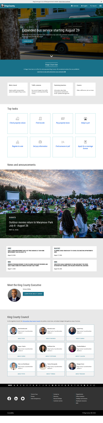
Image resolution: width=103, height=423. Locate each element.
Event (9, 248)
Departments (79, 394)
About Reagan (80, 374)
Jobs (77, 403)
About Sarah (80, 338)
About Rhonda (50, 338)
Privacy (33, 396)
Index (10, 385)
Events (12, 217)
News (9, 262)
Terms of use (34, 394)
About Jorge (21, 356)
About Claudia (80, 356)
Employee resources (81, 401)
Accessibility (10, 413)
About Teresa (50, 374)
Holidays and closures (81, 398)
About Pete (21, 374)
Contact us (56, 394)
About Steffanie (51, 356)
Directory (55, 396)
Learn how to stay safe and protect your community (50, 71)
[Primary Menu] (100, 5)
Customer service (57, 401)
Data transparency (35, 398)
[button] (101, 1)
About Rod (21, 338)
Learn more (28, 41)
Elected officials (57, 398)
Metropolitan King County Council (31, 321)
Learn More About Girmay (33, 294)
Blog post (57, 248)
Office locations (80, 396)
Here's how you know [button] (64, 1)
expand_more (51, 56)
